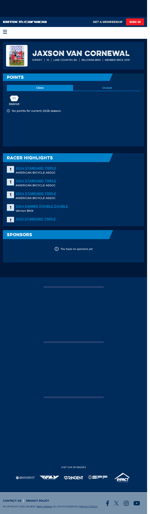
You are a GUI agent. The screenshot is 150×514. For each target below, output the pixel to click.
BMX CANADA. (45, 506)
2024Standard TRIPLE (36, 168)
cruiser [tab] (107, 88)
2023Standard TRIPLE (36, 219)
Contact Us (12, 500)
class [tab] (40, 88)
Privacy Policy (37, 500)
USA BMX (30, 506)
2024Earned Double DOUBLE (42, 206)
